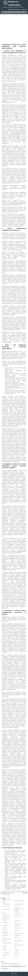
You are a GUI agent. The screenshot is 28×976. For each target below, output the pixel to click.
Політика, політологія (19, 940)
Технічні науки (5, 952)
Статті (23, 966)
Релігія (16, 948)
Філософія (17, 954)
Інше (15, 922)
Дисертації (17, 963)
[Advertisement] (14, 29)
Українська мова (6, 954)
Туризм (16, 952)
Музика (4, 937)
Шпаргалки (5, 968)
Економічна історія (18, 914)
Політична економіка (7, 942)
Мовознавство (17, 935)
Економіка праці (6, 914)
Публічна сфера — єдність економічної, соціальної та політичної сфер (8, 893)
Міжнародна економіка (19, 933)
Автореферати (5, 963)
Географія (17, 906)
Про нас (24, 9)
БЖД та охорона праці (19, 900)
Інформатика (5, 922)
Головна (10, 9)
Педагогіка (17, 937)
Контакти (17, 9)
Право (16, 942)
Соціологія (5, 950)
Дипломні (12, 963)
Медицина (17, 930)
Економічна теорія (6, 917)
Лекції (10, 966)
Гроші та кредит (6, 909)
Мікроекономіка (6, 935)
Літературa (5, 927)
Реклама (4, 948)
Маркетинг (5, 930)
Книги (21, 963)
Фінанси (4, 956)
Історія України (5, 925)
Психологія (5, 946)
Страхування (17, 950)
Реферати (16, 966)
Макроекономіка (18, 927)
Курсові (4, 966)
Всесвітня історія (6, 906)
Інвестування (17, 920)
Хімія (16, 956)
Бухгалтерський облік (19, 904)
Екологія (4, 912)
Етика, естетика (18, 917)
